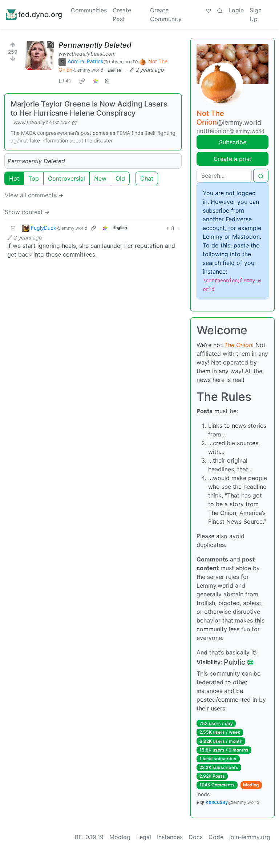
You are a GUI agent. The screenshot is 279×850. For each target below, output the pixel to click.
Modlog (251, 784)
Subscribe (232, 142)
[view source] (107, 80)
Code (216, 837)
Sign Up (256, 15)
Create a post (232, 158)
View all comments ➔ (34, 195)
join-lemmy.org (249, 837)
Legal (143, 837)
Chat (146, 178)
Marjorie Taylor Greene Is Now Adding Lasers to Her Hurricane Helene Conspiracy (89, 108)
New (100, 178)
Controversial (66, 178)
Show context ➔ (27, 211)
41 (68, 80)
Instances (170, 837)
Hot (14, 178)
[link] (82, 81)
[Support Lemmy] (208, 10)
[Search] (220, 10)
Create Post (122, 15)
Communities (89, 10)
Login (236, 10)
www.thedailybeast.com (87, 54)
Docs (196, 837)
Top (33, 178)
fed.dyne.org (40, 14)
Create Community (166, 15)
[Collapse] (13, 228)
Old (120, 178)
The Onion (238, 345)
